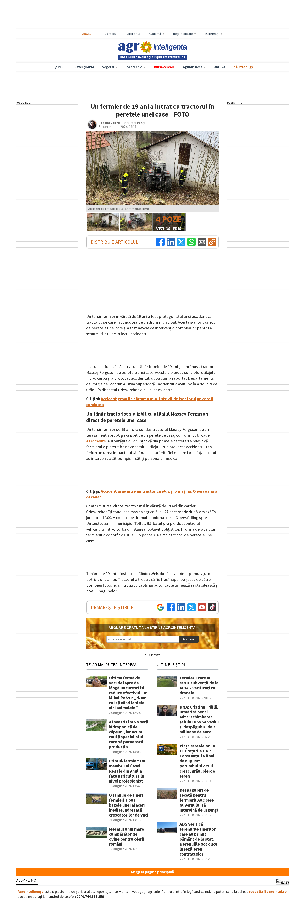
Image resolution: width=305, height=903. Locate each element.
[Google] (160, 607)
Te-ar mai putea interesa (111, 664)
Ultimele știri (171, 664)
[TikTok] (212, 607)
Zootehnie (134, 67)
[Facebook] (160, 242)
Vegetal (108, 67)
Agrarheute (96, 441)
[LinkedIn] (171, 242)
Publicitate (132, 34)
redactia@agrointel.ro (268, 891)
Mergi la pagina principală (152, 872)
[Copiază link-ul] (212, 242)
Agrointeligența (31, 891)
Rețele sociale (183, 34)
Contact (110, 34)
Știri (57, 67)
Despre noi (27, 880)
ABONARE (89, 34)
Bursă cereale (164, 67)
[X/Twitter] (191, 607)
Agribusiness (192, 67)
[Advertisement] (152, 14)
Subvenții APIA (83, 67)
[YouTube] (202, 607)
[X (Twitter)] (181, 242)
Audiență (155, 34)
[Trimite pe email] (202, 242)
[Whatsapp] (191, 242)
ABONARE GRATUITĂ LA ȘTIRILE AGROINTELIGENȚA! (153, 628)
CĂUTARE (241, 67)
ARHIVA (219, 67)
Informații (212, 34)
